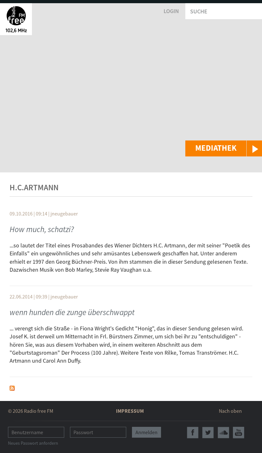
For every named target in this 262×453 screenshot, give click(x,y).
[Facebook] (192, 432)
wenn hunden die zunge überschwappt (72, 312)
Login (171, 11)
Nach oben (230, 411)
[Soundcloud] (223, 432)
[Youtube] (238, 432)
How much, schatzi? (42, 229)
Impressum (130, 411)
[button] (223, 148)
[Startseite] (16, 19)
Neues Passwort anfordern (33, 443)
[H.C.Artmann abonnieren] (12, 387)
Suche (198, 11)
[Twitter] (208, 432)
